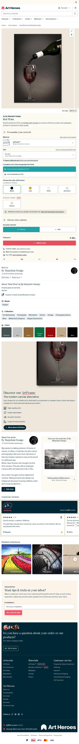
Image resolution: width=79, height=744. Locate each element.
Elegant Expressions (34, 318)
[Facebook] (19, 714)
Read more (16, 277)
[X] (22, 714)
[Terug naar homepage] (11, 8)
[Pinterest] (15, 714)
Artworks (5, 19)
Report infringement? (45, 735)
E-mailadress (10, 602)
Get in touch (12, 648)
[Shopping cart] (75, 8)
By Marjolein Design (13, 116)
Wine (4, 318)
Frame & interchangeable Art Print (18, 169)
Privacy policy (58, 735)
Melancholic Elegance (17, 318)
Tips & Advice (50, 19)
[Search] (75, 14)
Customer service (63, 660)
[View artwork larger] (71, 31)
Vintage (50, 315)
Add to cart (41, 243)
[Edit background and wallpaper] (71, 34)
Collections (16, 19)
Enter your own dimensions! (21, 160)
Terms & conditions (23, 735)
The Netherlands (9, 315)
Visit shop (5, 277)
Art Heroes (8, 686)
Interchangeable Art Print (15, 174)
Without (22, 229)
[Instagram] (12, 714)
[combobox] (37, 13)
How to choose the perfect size (66, 150)
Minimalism (33, 315)
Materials (37, 19)
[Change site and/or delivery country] (76, 2)
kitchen (42, 315)
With (59, 229)
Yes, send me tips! (13, 612)
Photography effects (63, 315)
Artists (27, 19)
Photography (21, 315)
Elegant (5, 305)
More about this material (68, 137)
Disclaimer (34, 735)
